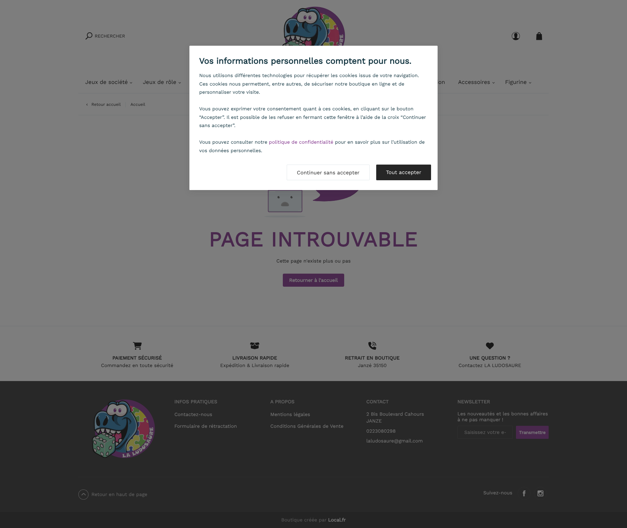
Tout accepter (403, 172)
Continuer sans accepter (328, 172)
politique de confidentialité (301, 142)
